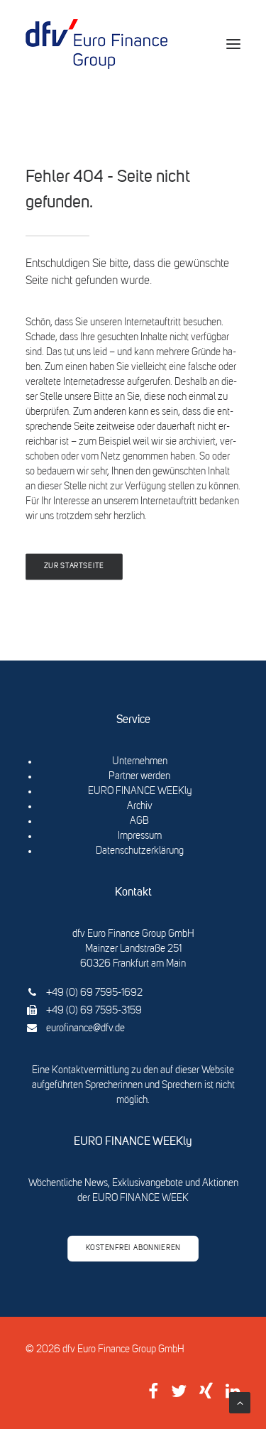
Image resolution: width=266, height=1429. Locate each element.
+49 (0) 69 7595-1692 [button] (94, 993)
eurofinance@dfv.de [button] (85, 1028)
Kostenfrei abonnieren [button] (133, 1248)
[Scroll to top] (239, 1403)
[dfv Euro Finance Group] (96, 44)
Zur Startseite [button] (74, 566)
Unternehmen (139, 761)
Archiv (140, 806)
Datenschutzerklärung (140, 851)
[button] (233, 44)
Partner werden (139, 776)
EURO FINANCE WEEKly (140, 791)
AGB (139, 821)
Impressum (140, 836)
